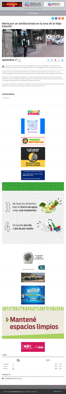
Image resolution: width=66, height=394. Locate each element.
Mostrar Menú (34, 13)
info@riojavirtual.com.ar (13, 378)
